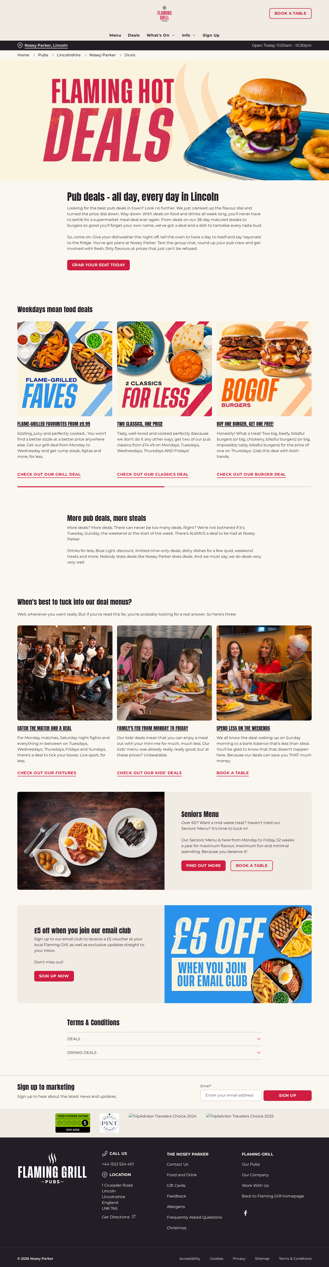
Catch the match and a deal (44, 728)
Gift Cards (176, 1185)
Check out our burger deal (264, 368)
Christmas (176, 1228)
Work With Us (255, 1185)
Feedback (176, 1196)
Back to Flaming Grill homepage (273, 1196)
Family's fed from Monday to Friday (152, 728)
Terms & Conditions (295, 1258)
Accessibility (189, 1258)
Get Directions (116, 1217)
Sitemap (262, 1258)
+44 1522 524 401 (118, 1164)
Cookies (216, 1258)
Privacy (239, 1258)
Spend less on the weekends (243, 728)
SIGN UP (287, 1095)
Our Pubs (251, 1164)
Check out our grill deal (64, 368)
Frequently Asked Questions (194, 1217)
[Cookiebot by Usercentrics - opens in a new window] (31, 54)
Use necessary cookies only (288, 28)
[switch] (138, 54)
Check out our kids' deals (164, 673)
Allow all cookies (289, 13)
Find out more (203, 865)
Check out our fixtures (64, 673)
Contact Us (177, 1164)
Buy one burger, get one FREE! (245, 424)
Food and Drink (182, 1175)
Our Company (255, 1175)
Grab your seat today (98, 265)
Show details (251, 54)
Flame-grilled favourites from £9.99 (53, 424)
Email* (205, 1086)
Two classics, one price (140, 424)
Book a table (264, 673)
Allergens (176, 1206)
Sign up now (54, 976)
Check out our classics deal (164, 368)
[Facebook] (245, 1213)
